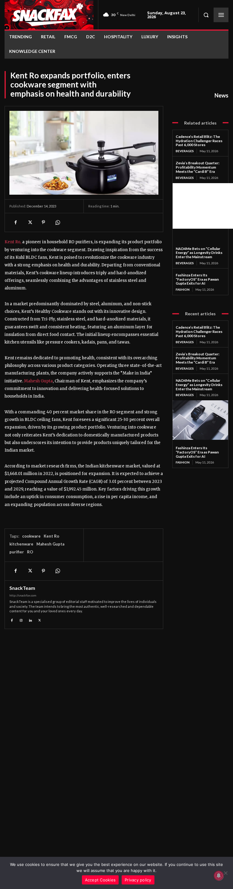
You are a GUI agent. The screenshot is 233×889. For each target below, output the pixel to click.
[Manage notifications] (219, 875)
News (221, 95)
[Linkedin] (30, 619)
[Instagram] (21, 619)
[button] (206, 15)
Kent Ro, (13, 241)
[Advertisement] (203, 206)
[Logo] (49, 14)
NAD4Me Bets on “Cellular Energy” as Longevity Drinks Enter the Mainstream (199, 252)
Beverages (185, 151)
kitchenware (21, 544)
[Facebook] (15, 222)
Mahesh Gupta (38, 381)
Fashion (183, 289)
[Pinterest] (43, 222)
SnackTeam (22, 588)
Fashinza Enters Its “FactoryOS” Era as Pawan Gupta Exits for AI (197, 279)
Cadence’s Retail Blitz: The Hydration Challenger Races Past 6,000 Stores (199, 140)
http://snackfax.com (22, 595)
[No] (225, 873)
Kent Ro (51, 536)
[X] (29, 222)
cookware (31, 536)
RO (30, 551)
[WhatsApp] (57, 222)
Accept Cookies (100, 879)
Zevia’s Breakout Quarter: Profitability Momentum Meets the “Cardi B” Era (197, 167)
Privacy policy (138, 879)
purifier (16, 551)
